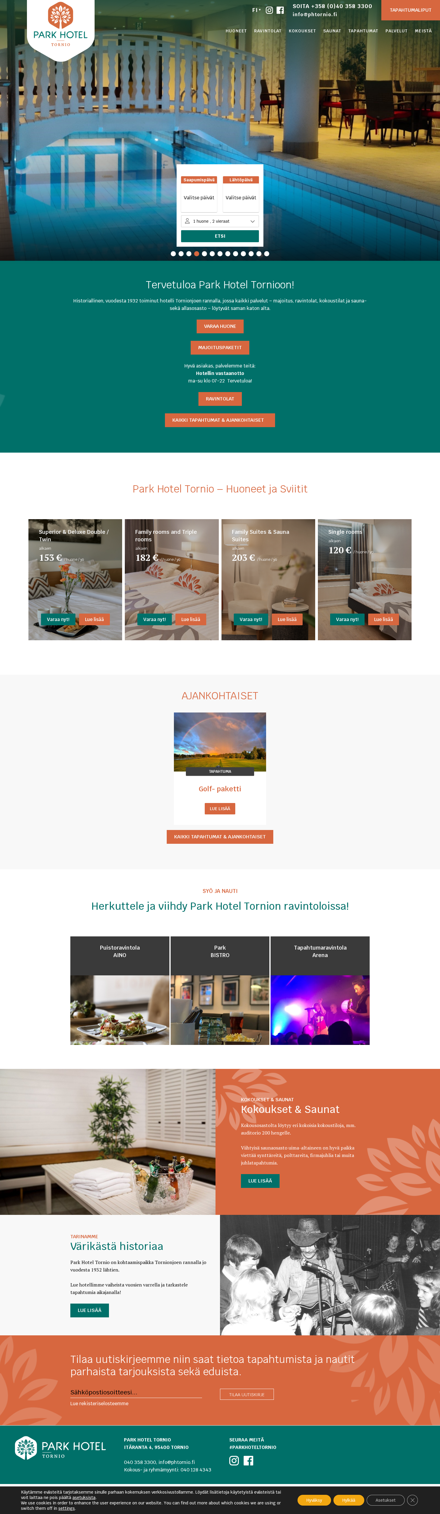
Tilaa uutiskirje (247, 1394)
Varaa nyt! (58, 619)
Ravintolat (268, 31)
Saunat (332, 31)
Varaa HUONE (220, 326)
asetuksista (83, 1497)
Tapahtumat (363, 31)
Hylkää (348, 1500)
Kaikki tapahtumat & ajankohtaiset (220, 420)
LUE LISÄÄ (260, 1181)
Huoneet (236, 31)
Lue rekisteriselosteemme (99, 1403)
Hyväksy (314, 1500)
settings (66, 1508)
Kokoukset (302, 31)
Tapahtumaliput (411, 10)
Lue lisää (94, 619)
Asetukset (386, 1500)
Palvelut (397, 31)
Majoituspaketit (220, 347)
